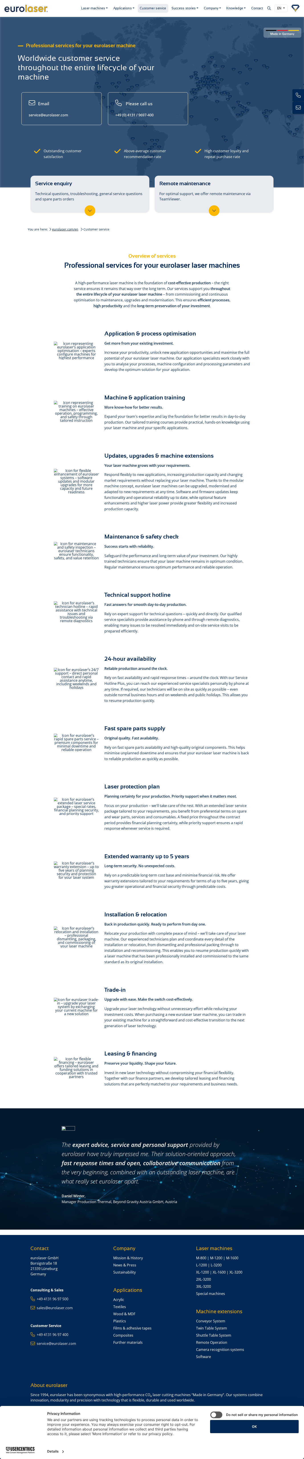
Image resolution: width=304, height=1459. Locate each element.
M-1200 (216, 1257)
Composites (123, 1335)
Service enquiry (88, 191)
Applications (122, 8)
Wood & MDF (124, 1313)
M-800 (201, 1257)
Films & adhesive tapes (132, 1328)
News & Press (124, 1265)
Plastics (119, 1321)
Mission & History (128, 1257)
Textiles (119, 1306)
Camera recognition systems (220, 1349)
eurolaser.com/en (65, 229)
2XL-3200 (203, 1279)
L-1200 (201, 1265)
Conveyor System (210, 1321)
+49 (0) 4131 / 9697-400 (134, 109)
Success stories (184, 8)
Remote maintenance (205, 191)
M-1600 (232, 1257)
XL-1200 (202, 1272)
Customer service (153, 8)
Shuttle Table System (213, 1335)
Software (203, 1356)
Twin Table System (211, 1328)
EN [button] (279, 8)
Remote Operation (211, 1342)
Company (211, 8)
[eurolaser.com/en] (40, 8)
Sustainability (124, 1272)
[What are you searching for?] (268, 8)
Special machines (210, 1293)
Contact (257, 8)
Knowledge (234, 8)
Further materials (128, 1342)
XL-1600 (219, 1272)
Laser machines (93, 8)
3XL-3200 (203, 1286)
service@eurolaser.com (48, 109)
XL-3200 (235, 1272)
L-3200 (216, 1265)
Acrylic (118, 1299)
